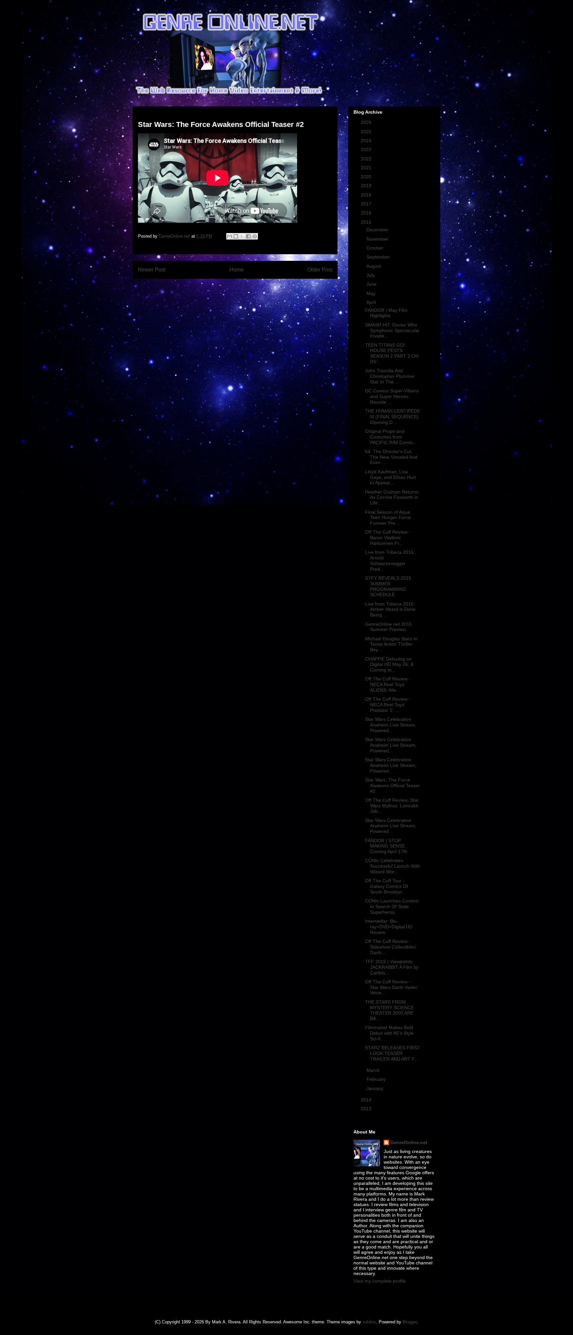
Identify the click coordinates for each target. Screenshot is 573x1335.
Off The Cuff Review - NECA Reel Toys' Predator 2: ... (388, 704)
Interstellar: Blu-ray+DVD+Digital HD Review (389, 926)
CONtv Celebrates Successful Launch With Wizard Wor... (392, 866)
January (375, 1088)
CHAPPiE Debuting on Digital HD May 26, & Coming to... (389, 664)
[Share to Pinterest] (254, 236)
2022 (367, 158)
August (374, 266)
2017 (367, 203)
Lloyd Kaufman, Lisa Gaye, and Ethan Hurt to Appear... (390, 477)
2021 (367, 167)
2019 (367, 185)
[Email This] (229, 236)
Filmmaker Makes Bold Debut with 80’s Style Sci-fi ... (389, 1033)
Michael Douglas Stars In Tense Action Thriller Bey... (391, 644)
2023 (367, 149)
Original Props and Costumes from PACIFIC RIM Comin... (391, 437)
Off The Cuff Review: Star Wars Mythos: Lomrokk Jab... (392, 805)
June (372, 284)
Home (236, 269)
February (376, 1079)
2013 (367, 1108)
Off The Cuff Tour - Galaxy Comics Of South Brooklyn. (386, 886)
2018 (367, 195)
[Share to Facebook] (248, 236)
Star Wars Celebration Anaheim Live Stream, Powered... (390, 725)
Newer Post (151, 269)
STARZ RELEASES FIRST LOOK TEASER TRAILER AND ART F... (392, 1053)
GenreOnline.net (408, 1142)
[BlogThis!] (235, 236)
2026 (367, 122)
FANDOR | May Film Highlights (386, 313)
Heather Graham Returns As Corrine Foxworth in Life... (391, 497)
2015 (367, 222)
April (371, 302)
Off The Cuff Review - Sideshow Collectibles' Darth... (390, 947)
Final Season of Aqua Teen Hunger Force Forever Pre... (388, 517)
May (371, 293)
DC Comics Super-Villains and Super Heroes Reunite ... (392, 396)
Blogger (410, 1321)
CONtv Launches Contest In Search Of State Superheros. (391, 906)
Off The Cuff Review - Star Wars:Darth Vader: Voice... (391, 987)
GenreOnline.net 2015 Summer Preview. (388, 626)
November (378, 239)
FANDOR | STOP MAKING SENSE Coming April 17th (386, 846)
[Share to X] (242, 236)
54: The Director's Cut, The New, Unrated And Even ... (391, 457)
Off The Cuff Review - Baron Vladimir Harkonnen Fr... (388, 537)
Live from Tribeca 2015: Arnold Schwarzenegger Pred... (390, 560)
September (378, 257)
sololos (369, 1321)
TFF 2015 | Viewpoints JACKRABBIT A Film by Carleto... (391, 967)
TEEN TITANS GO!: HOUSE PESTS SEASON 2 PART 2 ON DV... (391, 353)
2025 (367, 131)
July (371, 275)
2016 (367, 212)
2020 (367, 176)
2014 (367, 1099)
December (378, 229)
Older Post (319, 269)
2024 (367, 140)
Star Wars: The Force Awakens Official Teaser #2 (392, 785)
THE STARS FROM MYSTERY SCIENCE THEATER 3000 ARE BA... (389, 1010)
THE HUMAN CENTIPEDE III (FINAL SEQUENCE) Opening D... (392, 416)
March (373, 1070)
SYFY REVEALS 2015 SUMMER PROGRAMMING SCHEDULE (388, 586)
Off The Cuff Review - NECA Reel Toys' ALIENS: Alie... (388, 684)
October (375, 248)
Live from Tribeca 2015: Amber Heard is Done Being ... (390, 609)
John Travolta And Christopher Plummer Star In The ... (390, 376)
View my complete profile (379, 1281)
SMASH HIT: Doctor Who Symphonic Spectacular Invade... (392, 330)
